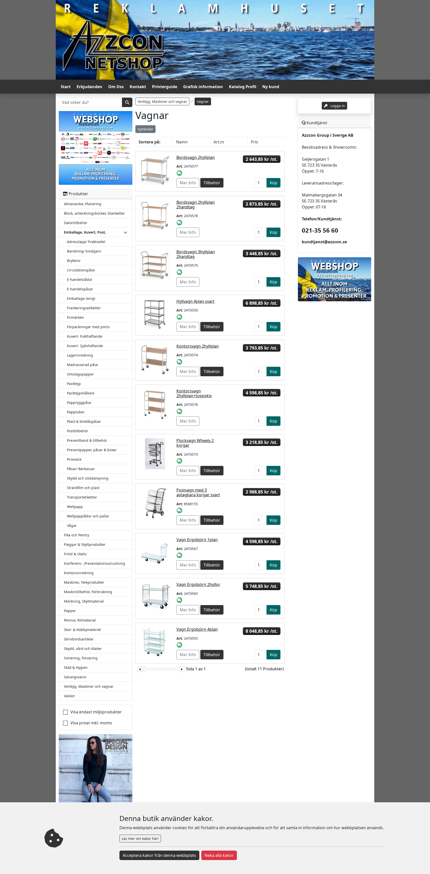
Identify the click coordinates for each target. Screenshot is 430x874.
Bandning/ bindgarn (84, 251)
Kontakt (138, 86)
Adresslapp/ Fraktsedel (86, 241)
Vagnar (203, 101)
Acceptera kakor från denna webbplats (159, 855)
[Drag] (144, 669)
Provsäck (74, 459)
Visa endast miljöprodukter (96, 712)
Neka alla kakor (219, 855)
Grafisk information (203, 86)
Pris (254, 142)
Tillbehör (212, 183)
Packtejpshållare (80, 393)
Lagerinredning (80, 355)
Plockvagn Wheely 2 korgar (195, 443)
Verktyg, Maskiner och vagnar (162, 101)
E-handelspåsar (80, 289)
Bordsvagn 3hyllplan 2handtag (195, 254)
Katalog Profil (242, 86)
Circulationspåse (81, 270)
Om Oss (116, 86)
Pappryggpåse (79, 402)
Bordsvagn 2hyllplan (195, 157)
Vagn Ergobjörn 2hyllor (198, 584)
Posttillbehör (77, 431)
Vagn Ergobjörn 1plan (197, 539)
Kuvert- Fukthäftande (84, 336)
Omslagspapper (80, 374)
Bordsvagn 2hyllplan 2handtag (195, 204)
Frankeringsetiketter (84, 308)
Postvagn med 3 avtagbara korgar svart (198, 492)
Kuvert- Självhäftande (85, 345)
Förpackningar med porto (88, 326)
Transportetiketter (82, 497)
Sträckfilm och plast (83, 487)
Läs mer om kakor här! (140, 838)
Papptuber (76, 412)
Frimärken (75, 317)
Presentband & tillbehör (87, 440)
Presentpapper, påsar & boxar (92, 449)
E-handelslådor (79, 279)
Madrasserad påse (82, 364)
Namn (182, 142)
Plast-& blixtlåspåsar (84, 421)
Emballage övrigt (81, 298)
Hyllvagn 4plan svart (195, 301)
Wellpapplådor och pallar (88, 516)
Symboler (145, 129)
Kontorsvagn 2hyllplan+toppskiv (194, 393)
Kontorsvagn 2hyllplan (197, 346)
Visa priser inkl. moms (91, 723)
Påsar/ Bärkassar (81, 468)
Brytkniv (73, 260)
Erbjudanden (89, 86)
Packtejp (74, 383)
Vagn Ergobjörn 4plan (197, 629)
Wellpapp (75, 506)
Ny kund (270, 86)
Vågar (72, 525)
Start (66, 86)
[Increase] (182, 669)
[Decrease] (140, 669)
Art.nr (219, 142)
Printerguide (164, 86)
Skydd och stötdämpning (87, 478)
